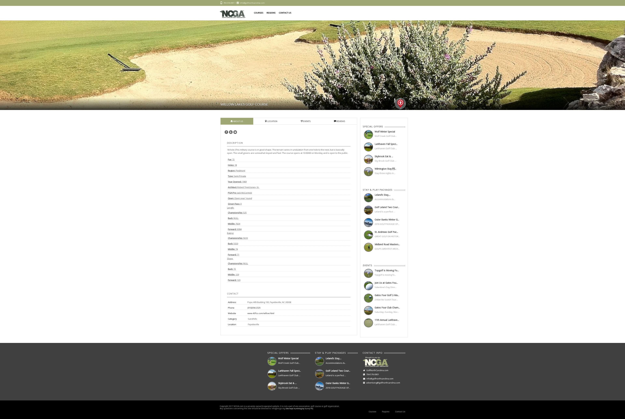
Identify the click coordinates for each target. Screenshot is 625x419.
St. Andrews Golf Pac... (386, 231)
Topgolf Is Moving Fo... (387, 270)
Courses (258, 12)
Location (272, 121)
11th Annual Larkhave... (387, 319)
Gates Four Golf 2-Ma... (387, 295)
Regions (271, 12)
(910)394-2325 (254, 307)
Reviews (340, 121)
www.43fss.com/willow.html (260, 313)
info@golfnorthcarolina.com (380, 378)
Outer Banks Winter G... (387, 219)
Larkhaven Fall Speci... (386, 143)
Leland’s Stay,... (382, 194)
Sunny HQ (309, 409)
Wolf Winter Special (385, 131)
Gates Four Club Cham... (387, 307)
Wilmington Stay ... (385, 168)
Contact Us (285, 12)
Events (307, 121)
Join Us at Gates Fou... (386, 282)
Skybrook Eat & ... (384, 156)
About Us (238, 121)
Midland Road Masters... (387, 244)
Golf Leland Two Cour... (387, 207)
